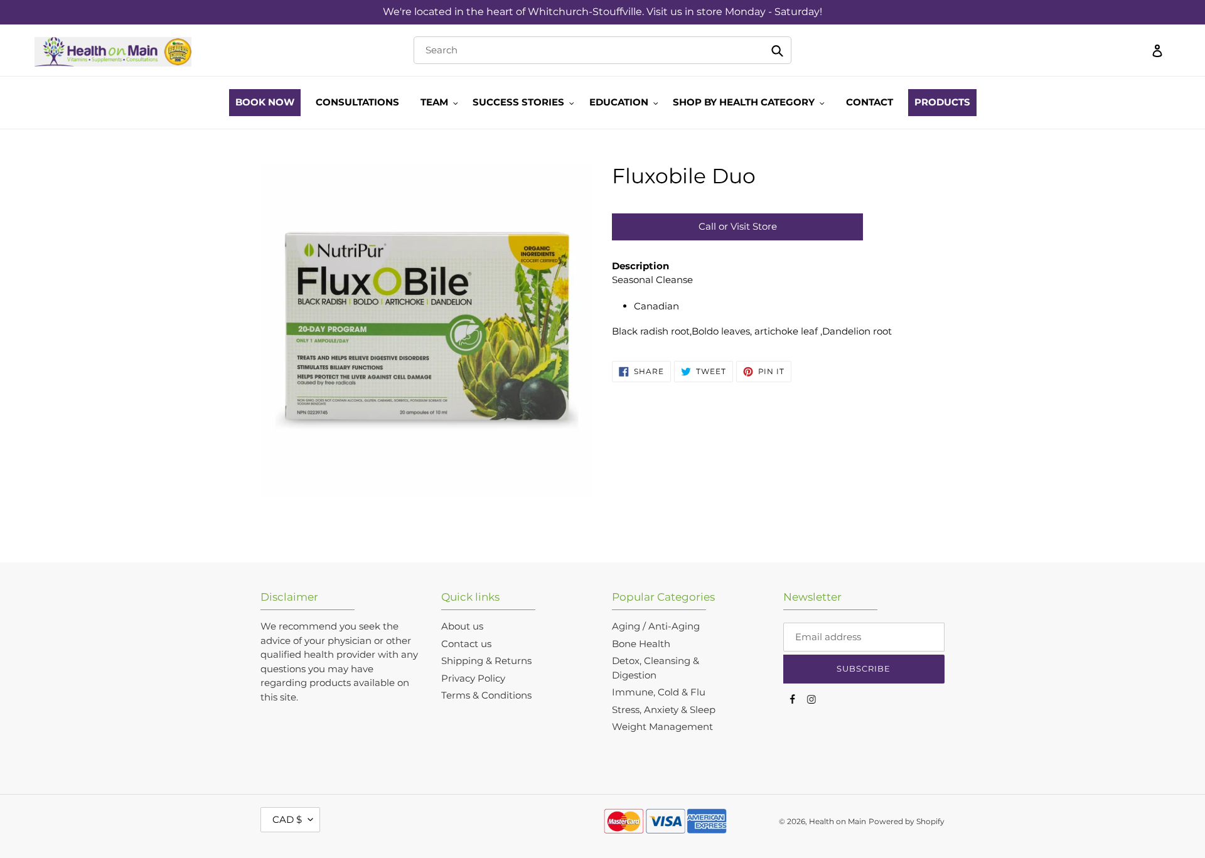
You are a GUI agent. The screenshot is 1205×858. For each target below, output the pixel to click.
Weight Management (662, 726)
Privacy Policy (473, 678)
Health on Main (837, 821)
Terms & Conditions (486, 695)
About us (462, 626)
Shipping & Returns (486, 661)
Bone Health (641, 644)
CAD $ (287, 819)
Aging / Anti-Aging (656, 626)
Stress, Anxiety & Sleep (663, 710)
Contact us (466, 644)
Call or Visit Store (738, 226)
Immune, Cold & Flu (658, 692)
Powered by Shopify (907, 821)
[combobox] (602, 50)
